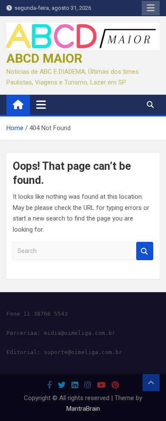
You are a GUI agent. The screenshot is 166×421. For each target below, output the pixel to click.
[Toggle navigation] (41, 104)
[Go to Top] (151, 382)
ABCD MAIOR (44, 58)
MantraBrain (83, 408)
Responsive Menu (151, 8)
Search (144, 251)
